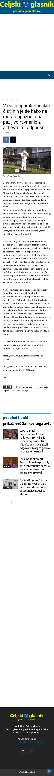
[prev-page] (5, 502)
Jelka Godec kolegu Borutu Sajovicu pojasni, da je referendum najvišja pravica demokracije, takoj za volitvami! (35, 466)
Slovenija (15, 99)
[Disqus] (27, 549)
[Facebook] (6, 140)
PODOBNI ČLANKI (15, 418)
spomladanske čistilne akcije (16, 390)
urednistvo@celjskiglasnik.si (27, 742)
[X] (13, 140)
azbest (17, 387)
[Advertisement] (27, 42)
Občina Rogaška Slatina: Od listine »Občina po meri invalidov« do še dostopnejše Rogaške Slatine (34, 487)
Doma (5, 99)
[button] (5, 75)
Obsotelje (7, 488)
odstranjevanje (41, 387)
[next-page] (10, 502)
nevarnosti (27, 387)
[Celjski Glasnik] (27, 7)
